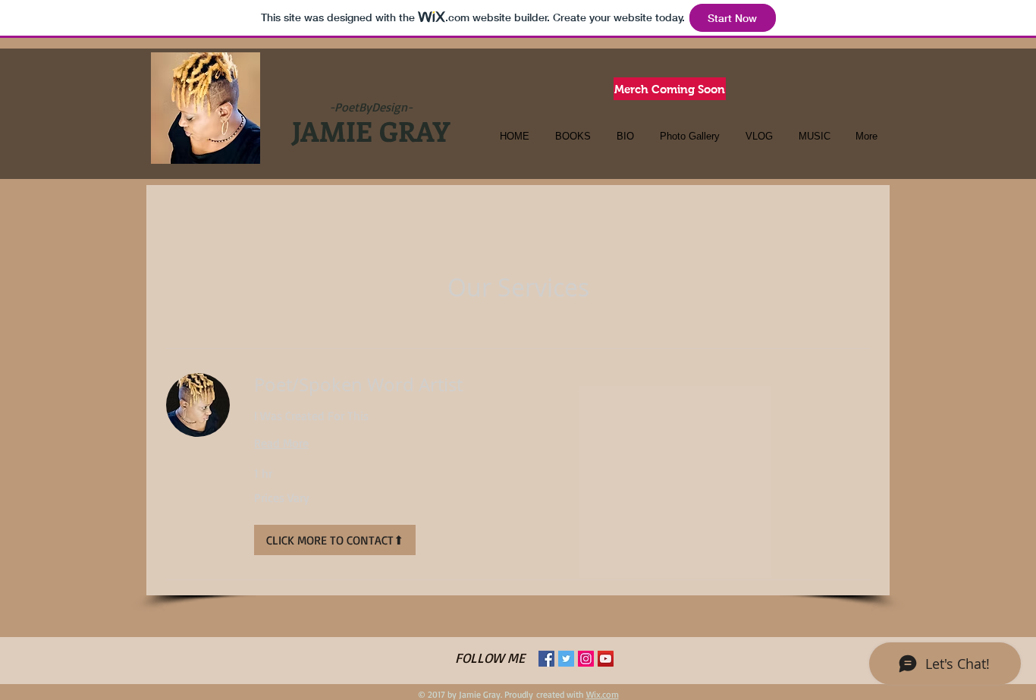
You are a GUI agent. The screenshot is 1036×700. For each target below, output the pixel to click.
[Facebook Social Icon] (546, 659)
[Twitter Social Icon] (566, 659)
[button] (335, 540)
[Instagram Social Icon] (586, 659)
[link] (562, 385)
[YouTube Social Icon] (606, 659)
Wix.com (602, 694)
